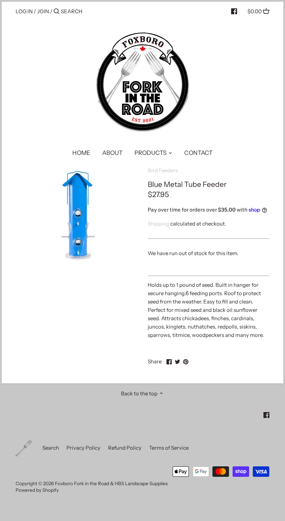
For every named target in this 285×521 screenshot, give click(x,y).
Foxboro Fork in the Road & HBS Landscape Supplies (111, 483)
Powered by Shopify (37, 490)
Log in (24, 11)
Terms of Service (169, 447)
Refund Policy (124, 447)
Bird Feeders (163, 170)
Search (50, 447)
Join (43, 11)
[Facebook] (234, 11)
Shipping (158, 223)
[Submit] (56, 12)
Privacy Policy (83, 447)
